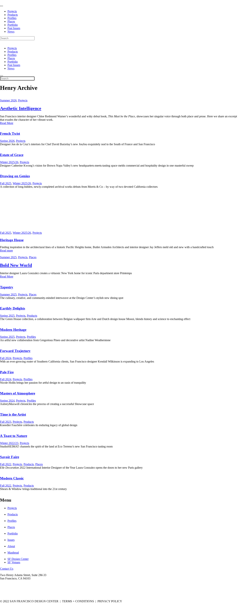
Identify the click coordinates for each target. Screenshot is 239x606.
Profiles (11, 18)
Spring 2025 (7, 315)
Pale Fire (7, 372)
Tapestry (6, 287)
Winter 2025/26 (9, 162)
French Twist (10, 133)
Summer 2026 (8, 100)
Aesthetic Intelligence (20, 108)
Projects (12, 11)
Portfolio (12, 24)
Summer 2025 (8, 257)
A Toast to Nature (13, 436)
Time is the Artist (13, 414)
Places (11, 21)
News (10, 31)
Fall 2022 (5, 464)
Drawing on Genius (15, 176)
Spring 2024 (7, 400)
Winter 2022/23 (9, 443)
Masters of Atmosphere (17, 393)
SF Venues (13, 562)
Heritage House (12, 240)
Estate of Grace (11, 155)
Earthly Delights (12, 308)
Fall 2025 (5, 183)
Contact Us (6, 568)
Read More (6, 123)
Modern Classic (12, 478)
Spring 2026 (7, 140)
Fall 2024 (5, 358)
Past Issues (13, 28)
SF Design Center (18, 559)
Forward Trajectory (15, 351)
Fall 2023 (5, 421)
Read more (6, 250)
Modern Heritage (13, 330)
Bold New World (16, 265)
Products (12, 14)
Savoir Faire (9, 457)
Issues (11, 539)
